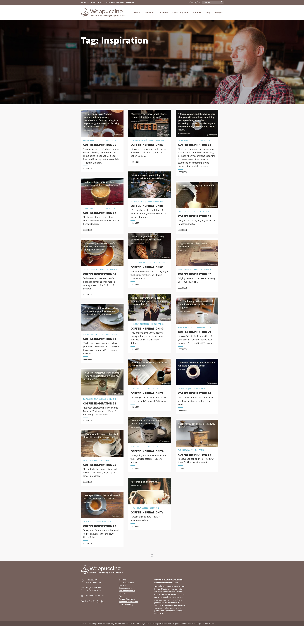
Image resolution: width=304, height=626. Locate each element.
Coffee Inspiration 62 (147, 339)
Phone (98, 601)
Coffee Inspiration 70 (99, 145)
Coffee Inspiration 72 (99, 526)
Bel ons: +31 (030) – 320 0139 (92, 2)
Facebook (82, 601)
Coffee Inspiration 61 (194, 339)
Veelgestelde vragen (127, 599)
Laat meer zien (152, 555)
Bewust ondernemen (127, 590)
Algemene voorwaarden (128, 602)
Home (137, 12)
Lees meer (87, 168)
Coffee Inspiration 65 (194, 209)
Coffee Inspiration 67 (99, 209)
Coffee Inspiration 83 (147, 267)
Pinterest (94, 601)
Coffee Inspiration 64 (194, 274)
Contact (197, 12)
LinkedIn (90, 601)
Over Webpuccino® (126, 582)
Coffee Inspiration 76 (194, 393)
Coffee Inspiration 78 (99, 403)
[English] (191, 2)
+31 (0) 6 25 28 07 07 (94, 590)
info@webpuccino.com (95, 595)
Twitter (86, 601)
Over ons (149, 12)
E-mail (102, 601)
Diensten (163, 12)
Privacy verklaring (126, 604)
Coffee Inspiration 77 (147, 393)
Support (219, 12)
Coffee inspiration (108, 269)
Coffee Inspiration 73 (194, 454)
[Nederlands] (198, 2)
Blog (208, 12)
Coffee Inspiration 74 (147, 451)
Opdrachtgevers (180, 12)
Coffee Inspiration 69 (147, 145)
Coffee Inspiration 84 (99, 274)
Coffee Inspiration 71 (147, 512)
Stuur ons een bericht (188, 623)
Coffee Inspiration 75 (99, 465)
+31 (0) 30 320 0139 (93, 587)
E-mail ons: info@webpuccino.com (120, 2)
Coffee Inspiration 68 (194, 145)
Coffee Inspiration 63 (99, 339)
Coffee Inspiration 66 (147, 209)
